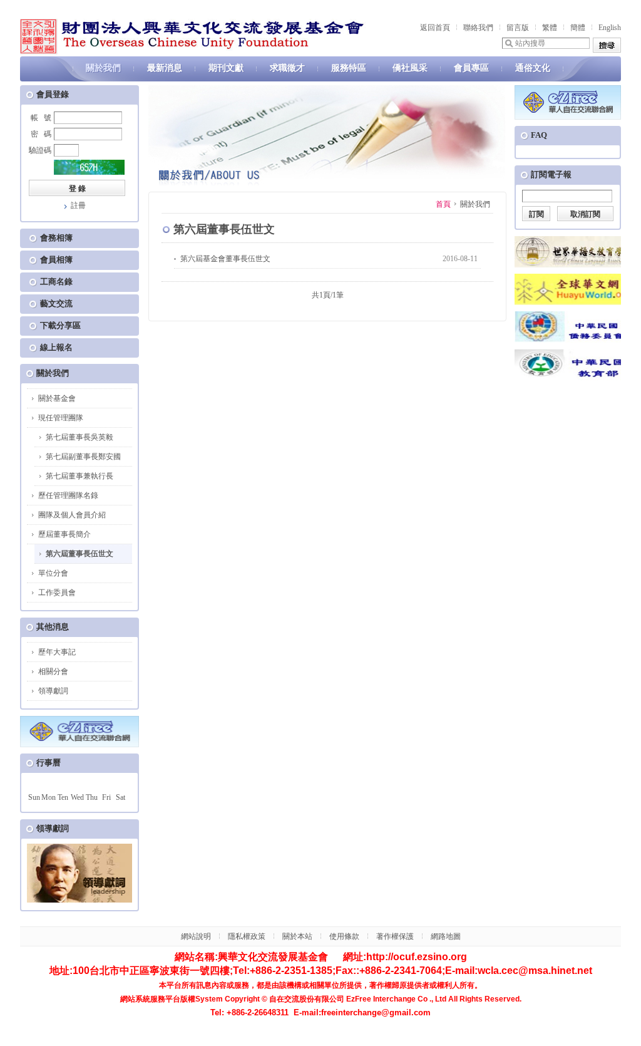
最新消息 (164, 68)
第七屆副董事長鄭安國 (83, 456)
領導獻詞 (53, 690)
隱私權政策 (246, 936)
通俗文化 (532, 68)
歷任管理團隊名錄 (68, 495)
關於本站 (297, 936)
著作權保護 (395, 936)
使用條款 (344, 936)
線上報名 (56, 347)
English (609, 27)
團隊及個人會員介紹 (72, 514)
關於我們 (103, 68)
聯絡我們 (478, 27)
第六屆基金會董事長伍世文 (225, 258)
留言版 (517, 27)
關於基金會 (57, 398)
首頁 (443, 204)
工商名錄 (56, 281)
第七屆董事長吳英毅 (79, 437)
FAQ (539, 135)
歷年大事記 (57, 652)
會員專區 (471, 68)
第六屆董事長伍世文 (79, 553)
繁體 (549, 27)
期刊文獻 (226, 68)
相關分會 (53, 671)
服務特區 (348, 68)
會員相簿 (56, 259)
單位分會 (53, 573)
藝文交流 (56, 303)
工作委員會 (57, 592)
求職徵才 (287, 68)
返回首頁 (435, 27)
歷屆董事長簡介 (64, 534)
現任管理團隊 (60, 417)
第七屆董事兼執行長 (79, 476)
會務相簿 (56, 237)
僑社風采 (410, 68)
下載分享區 (60, 325)
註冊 (78, 205)
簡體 (577, 27)
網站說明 (196, 936)
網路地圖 (446, 936)
